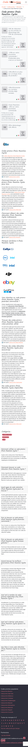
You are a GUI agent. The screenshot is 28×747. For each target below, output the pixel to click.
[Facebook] (24, 738)
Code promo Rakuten (6, 703)
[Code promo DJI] (9, 274)
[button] (17, 47)
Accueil (4, 7)
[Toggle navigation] (26, 2)
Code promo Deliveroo (7, 696)
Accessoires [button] (5, 437)
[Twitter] (2, 741)
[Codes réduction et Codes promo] (12, 2)
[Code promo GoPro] (9, 290)
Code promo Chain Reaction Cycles (13, 8)
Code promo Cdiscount (15, 424)
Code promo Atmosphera (8, 705)
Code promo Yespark (6, 710)
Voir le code (22, 45)
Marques (19, 7)
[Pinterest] (4, 741)
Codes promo (11, 7)
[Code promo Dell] (9, 257)
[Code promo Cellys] (9, 249)
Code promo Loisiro (14, 177)
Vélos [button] (3, 439)
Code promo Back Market (16, 342)
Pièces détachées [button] (7, 434)
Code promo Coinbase (7, 698)
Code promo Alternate (15, 209)
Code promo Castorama (15, 382)
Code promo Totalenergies (8, 700)
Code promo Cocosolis (7, 712)
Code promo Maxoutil (7, 707)
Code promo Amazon (14, 237)
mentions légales (5, 742)
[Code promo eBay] (9, 282)
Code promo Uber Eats (7, 693)
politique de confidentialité (17, 742)
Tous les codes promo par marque (10, 728)
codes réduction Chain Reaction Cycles (14, 156)
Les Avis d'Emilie (5, 735)
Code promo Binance (6, 691)
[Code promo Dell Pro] (9, 265)
